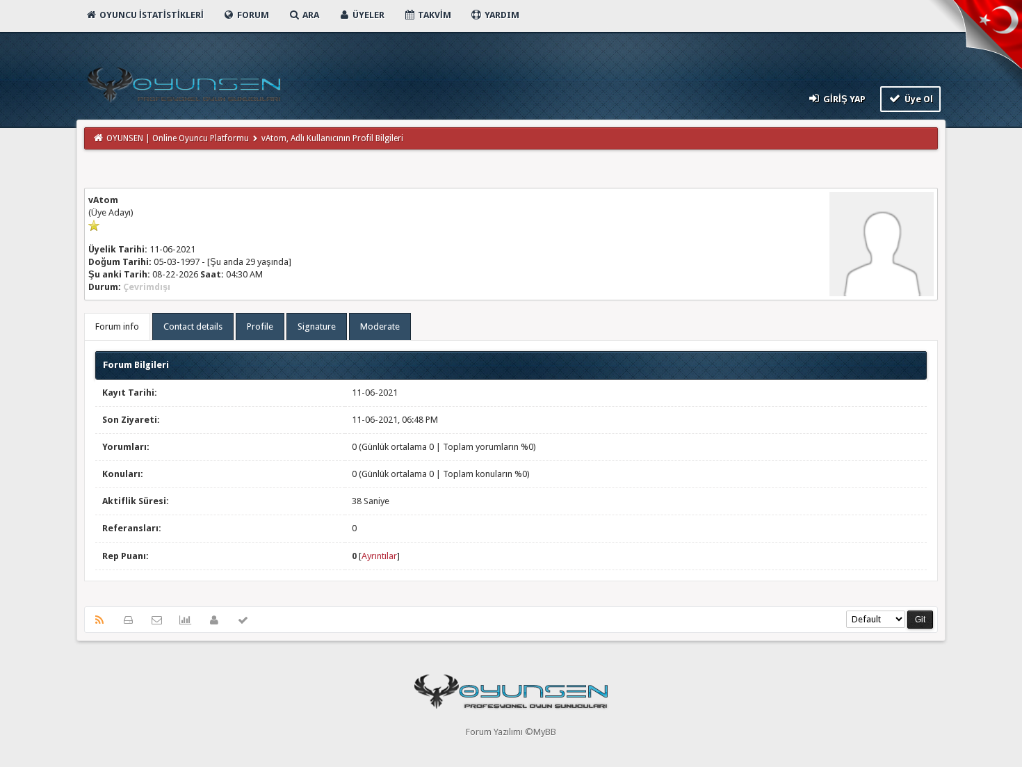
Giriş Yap (843, 99)
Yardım (500, 15)
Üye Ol (917, 99)
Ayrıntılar (379, 556)
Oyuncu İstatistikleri (150, 15)
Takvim (433, 15)
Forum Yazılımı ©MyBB (511, 732)
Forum (252, 15)
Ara (309, 15)
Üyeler (367, 15)
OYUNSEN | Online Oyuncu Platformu (177, 138)
